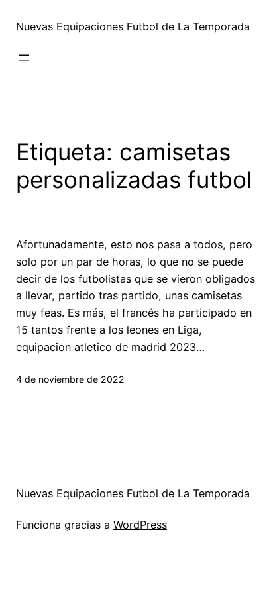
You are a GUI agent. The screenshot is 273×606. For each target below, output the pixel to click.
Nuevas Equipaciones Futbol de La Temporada (133, 26)
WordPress (140, 524)
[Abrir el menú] (24, 58)
